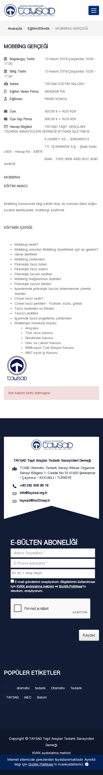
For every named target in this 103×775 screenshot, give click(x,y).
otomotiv (23, 688)
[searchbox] (53, 573)
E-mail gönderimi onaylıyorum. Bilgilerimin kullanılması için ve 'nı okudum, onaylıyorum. (53, 586)
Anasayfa (15, 28)
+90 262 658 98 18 (34, 485)
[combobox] (53, 573)
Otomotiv (58, 688)
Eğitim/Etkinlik (39, 28)
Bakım (42, 697)
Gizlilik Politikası (70, 586)
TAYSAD (12, 697)
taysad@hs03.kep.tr (35, 500)
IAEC (28, 697)
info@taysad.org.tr (33, 493)
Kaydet (89, 635)
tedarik (40, 688)
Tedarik (76, 688)
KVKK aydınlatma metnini (35, 586)
